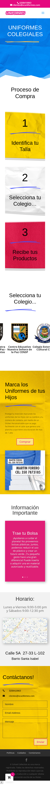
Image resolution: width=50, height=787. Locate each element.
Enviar (40, 742)
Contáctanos (34, 753)
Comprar (25, 441)
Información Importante (25, 510)
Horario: (25, 599)
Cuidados (21, 753)
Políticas (10, 753)
